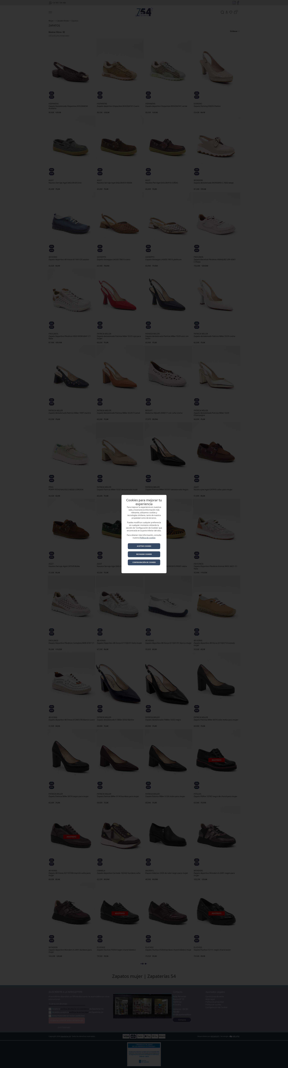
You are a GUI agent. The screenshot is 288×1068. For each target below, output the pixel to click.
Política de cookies (147, 538)
